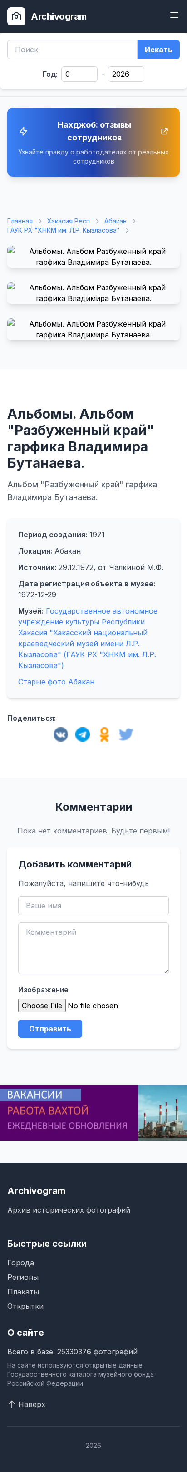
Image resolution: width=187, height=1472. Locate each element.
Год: (50, 74)
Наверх (31, 1404)
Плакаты (23, 1291)
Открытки (25, 1306)
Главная (20, 221)
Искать (158, 49)
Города (20, 1262)
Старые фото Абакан (56, 681)
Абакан (115, 221)
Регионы (23, 1277)
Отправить (50, 1028)
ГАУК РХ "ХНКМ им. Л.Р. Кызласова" (63, 230)
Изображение (43, 989)
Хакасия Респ (68, 221)
